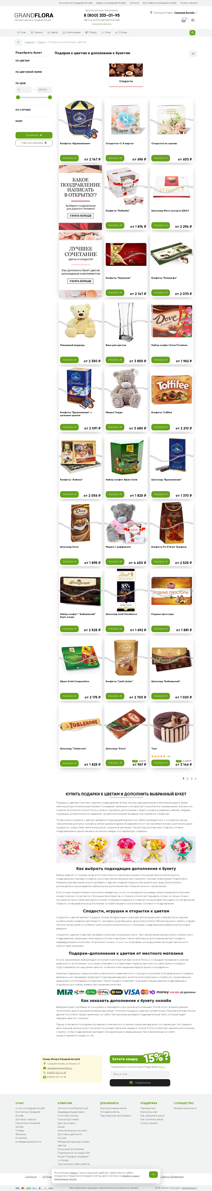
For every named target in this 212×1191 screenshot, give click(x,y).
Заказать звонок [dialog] (102, 24)
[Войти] (193, 20)
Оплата (134, 3)
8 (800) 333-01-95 (102, 15)
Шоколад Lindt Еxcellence (121, 614)
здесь (162, 1067)
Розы (23, 32)
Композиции (73, 32)
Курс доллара (66, 1123)
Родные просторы (162, 614)
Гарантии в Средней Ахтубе (28, 1125)
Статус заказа (188, 3)
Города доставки (68, 1119)
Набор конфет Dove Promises (169, 345)
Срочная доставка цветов (74, 1164)
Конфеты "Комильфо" (164, 278)
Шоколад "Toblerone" (73, 749)
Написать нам (148, 1112)
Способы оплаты (68, 1116)
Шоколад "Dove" (116, 749)
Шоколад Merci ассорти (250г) (170, 211)
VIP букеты (48, 1177)
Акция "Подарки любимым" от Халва (73, 1159)
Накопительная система (72, 1130)
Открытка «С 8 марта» (120, 143)
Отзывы (20, 1130)
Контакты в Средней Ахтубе (75, 3)
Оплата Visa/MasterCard (73, 1108)
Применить (32, 135)
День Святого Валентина (168, 1177)
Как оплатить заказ (151, 1119)
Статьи (123, 32)
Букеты (38, 32)
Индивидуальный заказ (71, 1112)
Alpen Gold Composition (74, 681)
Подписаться (143, 1083)
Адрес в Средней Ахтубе (111, 3)
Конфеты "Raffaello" (118, 211)
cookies (73, 1173)
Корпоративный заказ (113, 1108)
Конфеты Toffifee (161, 412)
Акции (61, 1127)
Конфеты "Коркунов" (118, 278)
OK (153, 1174)
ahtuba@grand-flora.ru (59, 1068)
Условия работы (110, 1112)
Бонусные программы (71, 1149)
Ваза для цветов (116, 345)
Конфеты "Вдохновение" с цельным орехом (76, 414)
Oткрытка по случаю (164, 143)
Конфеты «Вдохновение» (75, 143)
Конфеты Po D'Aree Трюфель (169, 547)
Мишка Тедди (114, 412)
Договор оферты (26, 1119)
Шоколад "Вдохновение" (166, 480)
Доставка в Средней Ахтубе (159, 3)
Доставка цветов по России (70, 1136)
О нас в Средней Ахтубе (30, 1108)
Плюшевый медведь (72, 345)
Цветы (54, 32)
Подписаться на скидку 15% (74, 1153)
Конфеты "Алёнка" (71, 480)
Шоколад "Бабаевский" (165, 681)
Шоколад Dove (69, 547)
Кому (108, 32)
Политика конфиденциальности (28, 1140)
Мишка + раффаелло (118, 547)
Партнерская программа (115, 1116)
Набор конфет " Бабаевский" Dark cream (77, 616)
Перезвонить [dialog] (148, 1108)
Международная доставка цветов (74, 1144)
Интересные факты (185, 1108)
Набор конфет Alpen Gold (121, 480)
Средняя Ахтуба (184, 13)
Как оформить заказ (152, 1116)
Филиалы (21, 1134)
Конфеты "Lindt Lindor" (119, 681)
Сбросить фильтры (32, 143)
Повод (92, 32)
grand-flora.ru (189, 1188)
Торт (154, 749)
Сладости (31, 1177)
